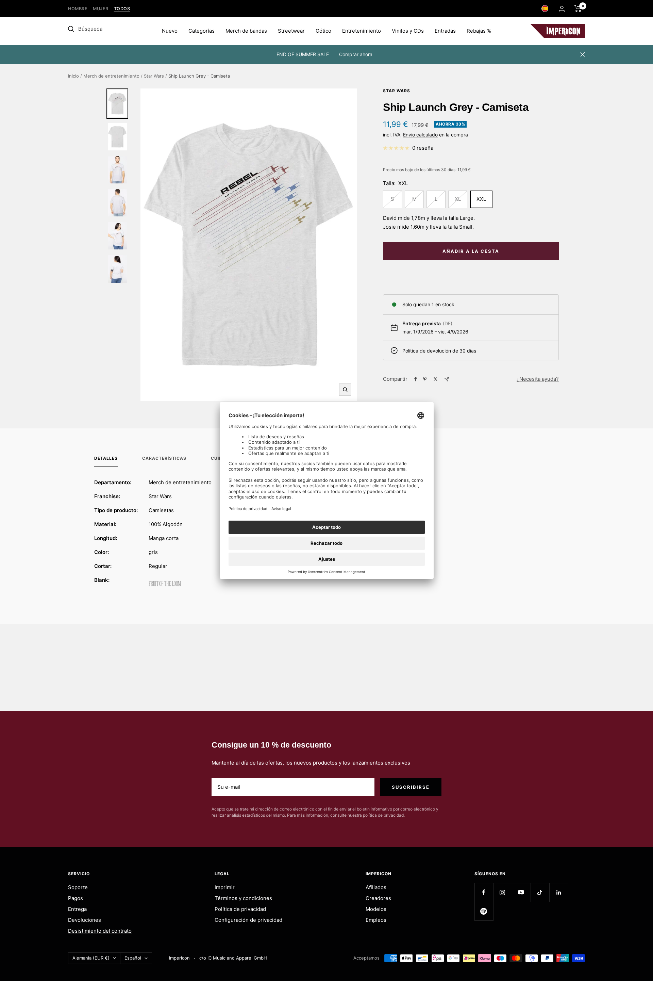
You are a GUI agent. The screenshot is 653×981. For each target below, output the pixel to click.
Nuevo (170, 31)
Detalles (106, 458)
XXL (481, 199)
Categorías (201, 31)
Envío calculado (420, 134)
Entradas (445, 31)
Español (132, 958)
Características (164, 458)
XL (458, 199)
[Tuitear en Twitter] (435, 379)
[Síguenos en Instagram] (502, 892)
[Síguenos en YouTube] (521, 892)
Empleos (376, 920)
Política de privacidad (240, 909)
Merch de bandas (246, 31)
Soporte (78, 887)
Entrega (77, 909)
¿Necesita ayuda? (538, 379)
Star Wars (154, 76)
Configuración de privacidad (248, 920)
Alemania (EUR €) (91, 958)
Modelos (376, 909)
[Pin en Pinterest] (424, 379)
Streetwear (291, 31)
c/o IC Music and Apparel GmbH (233, 958)
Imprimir (225, 887)
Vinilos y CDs (408, 31)
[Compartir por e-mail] (447, 379)
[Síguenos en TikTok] (540, 892)
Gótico (323, 31)
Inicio (73, 76)
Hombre (77, 8)
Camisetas (161, 510)
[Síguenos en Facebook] (483, 892)
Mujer (100, 8)
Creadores (378, 898)
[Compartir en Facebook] (415, 379)
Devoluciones (84, 920)
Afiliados (376, 887)
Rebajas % (479, 31)
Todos (122, 8)
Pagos (75, 898)
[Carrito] (578, 8)
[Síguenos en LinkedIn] (558, 892)
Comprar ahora (355, 54)
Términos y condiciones (243, 898)
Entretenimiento (361, 31)
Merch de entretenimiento (111, 76)
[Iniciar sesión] (562, 9)
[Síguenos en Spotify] (483, 911)
